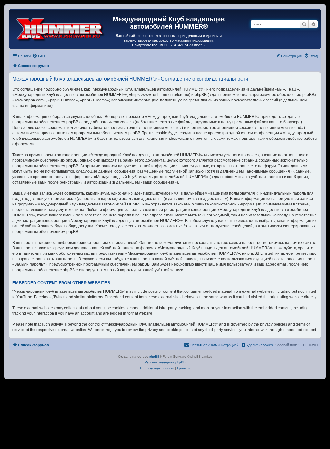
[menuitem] (38, 56)
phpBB (154, 356)
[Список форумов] (61, 28)
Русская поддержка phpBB (165, 362)
